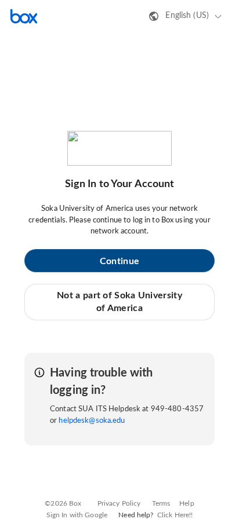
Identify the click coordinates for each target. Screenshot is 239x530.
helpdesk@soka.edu (92, 421)
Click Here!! (175, 514)
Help (186, 503)
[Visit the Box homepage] (23, 16)
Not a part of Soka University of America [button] (119, 302)
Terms (161, 503)
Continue (119, 261)
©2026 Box (63, 503)
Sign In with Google (76, 514)
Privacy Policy (119, 503)
